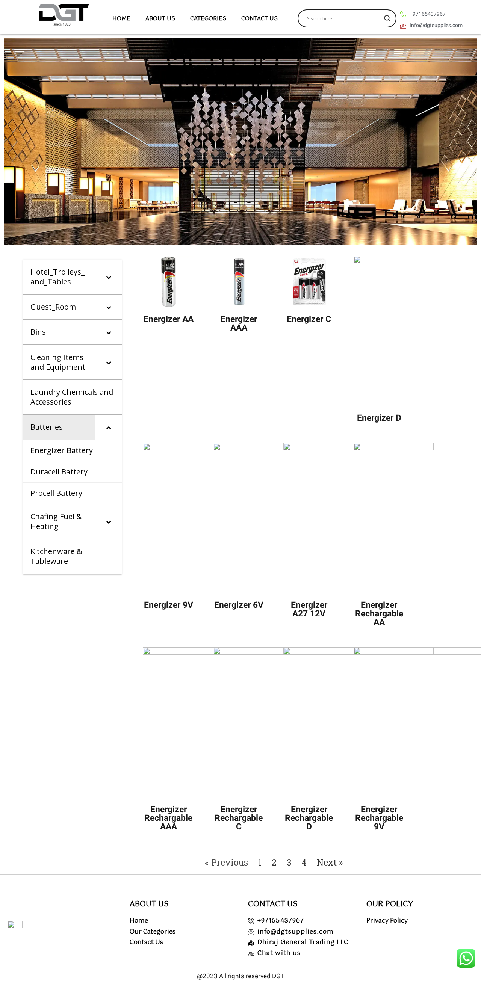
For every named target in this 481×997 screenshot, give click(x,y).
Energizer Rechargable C (239, 818)
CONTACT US (259, 18)
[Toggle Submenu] (108, 277)
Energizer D (379, 418)
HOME (121, 18)
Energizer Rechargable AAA (168, 818)
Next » (330, 862)
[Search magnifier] (387, 18)
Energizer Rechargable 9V (379, 818)
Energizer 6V (238, 605)
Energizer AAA (239, 323)
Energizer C (309, 319)
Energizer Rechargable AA (379, 613)
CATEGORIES (208, 18)
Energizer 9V (168, 605)
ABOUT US (160, 18)
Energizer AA (169, 319)
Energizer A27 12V (309, 609)
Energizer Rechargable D (309, 818)
